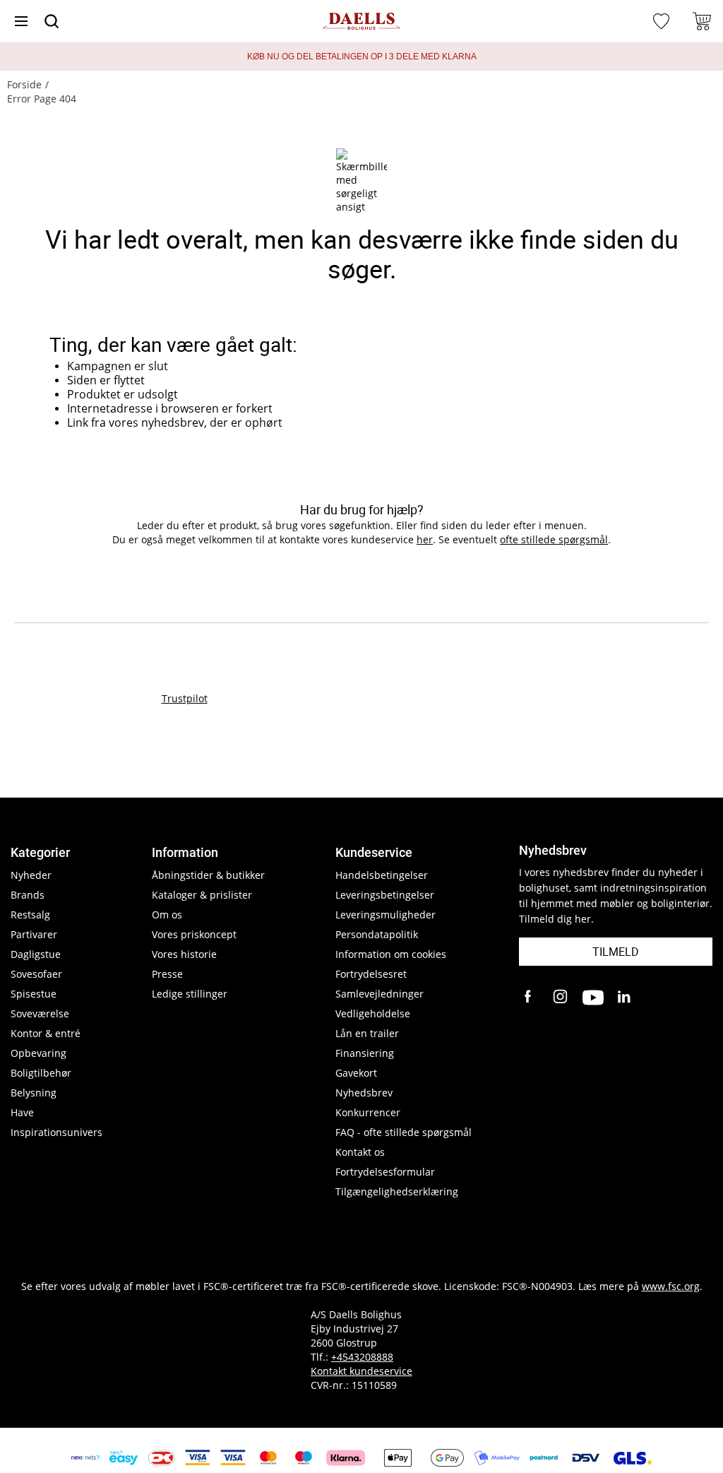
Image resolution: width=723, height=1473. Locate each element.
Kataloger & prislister (202, 894)
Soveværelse (40, 1013)
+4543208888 (362, 1356)
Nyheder (31, 875)
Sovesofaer (36, 974)
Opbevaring (38, 1053)
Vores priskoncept (194, 934)
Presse (167, 974)
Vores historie (184, 954)
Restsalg (30, 914)
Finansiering (364, 1053)
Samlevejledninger (379, 993)
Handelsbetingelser (381, 875)
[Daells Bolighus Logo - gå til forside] (361, 21)
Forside (24, 84)
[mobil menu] (21, 21)
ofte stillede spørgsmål (554, 539)
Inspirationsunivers (56, 1132)
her (425, 539)
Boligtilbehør (41, 1072)
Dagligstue (36, 954)
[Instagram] (561, 997)
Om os (167, 914)
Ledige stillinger (189, 993)
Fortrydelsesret (371, 974)
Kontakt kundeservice (361, 1371)
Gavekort (356, 1072)
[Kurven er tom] (702, 21)
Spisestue (33, 993)
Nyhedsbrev (364, 1092)
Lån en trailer (367, 1033)
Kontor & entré (45, 1033)
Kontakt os (360, 1152)
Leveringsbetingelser (384, 894)
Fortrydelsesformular (385, 1171)
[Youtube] (593, 997)
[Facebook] (529, 997)
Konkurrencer (367, 1112)
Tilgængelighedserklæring (396, 1191)
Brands (27, 894)
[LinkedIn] (624, 997)
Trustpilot (185, 698)
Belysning (33, 1092)
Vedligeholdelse (372, 1013)
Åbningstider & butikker (208, 875)
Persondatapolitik (376, 934)
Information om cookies (390, 954)
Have (22, 1112)
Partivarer (34, 934)
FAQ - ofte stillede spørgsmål (403, 1132)
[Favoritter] (663, 21)
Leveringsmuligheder (385, 914)
